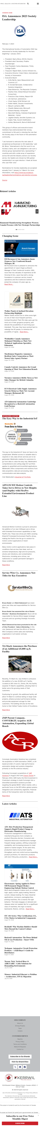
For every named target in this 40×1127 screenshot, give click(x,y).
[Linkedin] (20, 1067)
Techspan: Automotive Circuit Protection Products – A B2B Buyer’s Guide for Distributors (20, 950)
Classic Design (28, 775)
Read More (6, 565)
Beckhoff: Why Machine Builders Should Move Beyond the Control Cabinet (20, 928)
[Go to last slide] (2, 211)
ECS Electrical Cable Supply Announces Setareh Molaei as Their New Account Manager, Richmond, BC (20, 391)
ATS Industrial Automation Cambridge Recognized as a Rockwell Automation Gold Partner (20, 404)
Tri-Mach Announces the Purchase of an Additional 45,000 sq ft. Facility (19, 648)
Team (20, 1028)
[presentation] (20, 208)
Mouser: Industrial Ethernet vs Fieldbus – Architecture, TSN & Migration (20, 975)
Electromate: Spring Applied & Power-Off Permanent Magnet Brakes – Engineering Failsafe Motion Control (20, 886)
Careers (20, 1031)
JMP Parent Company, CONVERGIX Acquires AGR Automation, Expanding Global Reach (18, 722)
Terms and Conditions (20, 1044)
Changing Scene (7, 12)
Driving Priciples (20, 1026)
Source (4, 180)
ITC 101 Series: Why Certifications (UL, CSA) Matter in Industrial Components (20, 917)
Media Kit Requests (20, 1046)
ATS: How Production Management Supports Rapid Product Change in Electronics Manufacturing (18, 829)
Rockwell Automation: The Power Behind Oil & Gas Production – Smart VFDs (20, 938)
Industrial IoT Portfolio (23, 477)
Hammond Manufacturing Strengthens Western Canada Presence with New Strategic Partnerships (20, 223)
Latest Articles (9, 803)
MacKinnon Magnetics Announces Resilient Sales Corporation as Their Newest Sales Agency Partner (19, 356)
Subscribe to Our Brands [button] (20, 1056)
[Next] (37, 211)
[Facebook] (25, 1067)
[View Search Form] (28, 3)
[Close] (38, 1115)
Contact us (20, 1049)
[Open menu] (38, 3)
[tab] (16, 229)
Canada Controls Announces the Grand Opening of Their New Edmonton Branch (20, 368)
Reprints (20, 1039)
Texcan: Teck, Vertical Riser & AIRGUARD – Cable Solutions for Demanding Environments (18, 963)
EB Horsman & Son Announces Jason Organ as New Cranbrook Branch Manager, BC (19, 261)
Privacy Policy (20, 1041)
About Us (20, 1023)
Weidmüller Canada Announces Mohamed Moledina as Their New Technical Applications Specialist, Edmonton (18, 342)
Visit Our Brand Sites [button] (20, 1062)
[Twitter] (15, 1067)
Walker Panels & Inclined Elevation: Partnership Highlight (19, 312)
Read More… (8, 284)
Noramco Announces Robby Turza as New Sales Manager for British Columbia (21, 379)
